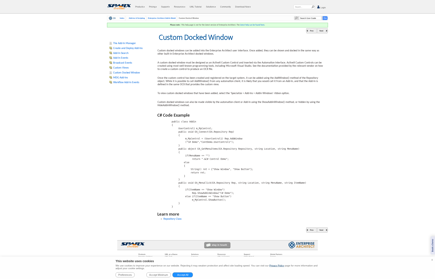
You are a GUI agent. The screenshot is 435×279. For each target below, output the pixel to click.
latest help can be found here (252, 25)
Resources (179, 7)
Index (122, 18)
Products (139, 7)
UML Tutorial (196, 7)
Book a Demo (432, 245)
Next (321, 31)
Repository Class (172, 219)
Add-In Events (120, 58)
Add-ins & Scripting (137, 18)
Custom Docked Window (126, 72)
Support (165, 7)
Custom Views (121, 67)
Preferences (125, 274)
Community (225, 7)
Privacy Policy (276, 265)
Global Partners (276, 254)
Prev (312, 31)
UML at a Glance (171, 254)
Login (323, 7)
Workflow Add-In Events (126, 82)
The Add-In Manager (124, 43)
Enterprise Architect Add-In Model (162, 18)
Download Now (242, 7)
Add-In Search (120, 53)
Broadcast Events (122, 63)
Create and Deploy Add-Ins (128, 48)
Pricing (152, 7)
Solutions (210, 7)
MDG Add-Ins (120, 77)
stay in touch (219, 244)
